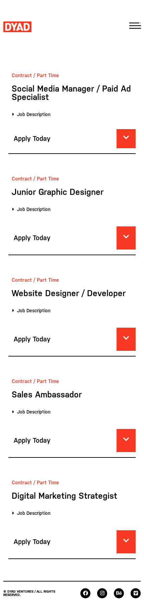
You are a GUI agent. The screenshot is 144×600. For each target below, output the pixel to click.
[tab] (70, 114)
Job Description (34, 114)
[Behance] (119, 593)
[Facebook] (85, 593)
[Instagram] (102, 593)
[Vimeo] (136, 593)
